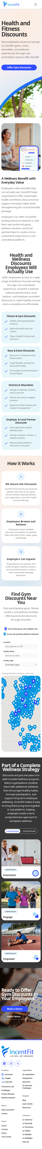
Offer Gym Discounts (19, 67)
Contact (4, 1129)
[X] (18, 1064)
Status (4, 1133)
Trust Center (6, 1137)
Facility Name (8, 651)
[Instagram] (11, 1064)
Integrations (27, 1078)
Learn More (13, 1016)
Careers (4, 1113)
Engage (8, 1078)
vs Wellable (27, 1134)
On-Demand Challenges (27, 1086)
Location (6, 642)
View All (25, 1142)
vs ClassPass (27, 1120)
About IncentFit (7, 1110)
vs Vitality (26, 1131)
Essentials (9, 1074)
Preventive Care (7, 1086)
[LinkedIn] (4, 1064)
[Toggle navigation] (35, 4)
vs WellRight (27, 1138)
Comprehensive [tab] (12, 831)
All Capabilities (28, 1074)
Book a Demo (14, 1008)
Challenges (5, 1090)
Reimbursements (8, 1098)
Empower (8, 1082)
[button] (19, 710)
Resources (26, 1107)
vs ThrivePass (27, 1127)
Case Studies (27, 1104)
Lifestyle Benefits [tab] (29, 831)
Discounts (26, 1082)
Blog (24, 1100)
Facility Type (8, 660)
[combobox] (21, 646)
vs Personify (27, 1123)
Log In (4, 1125)
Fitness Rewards (7, 1094)
